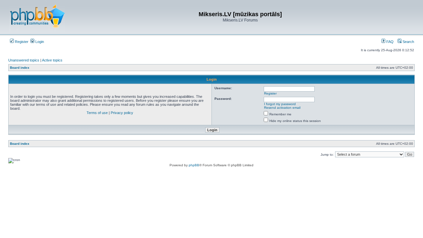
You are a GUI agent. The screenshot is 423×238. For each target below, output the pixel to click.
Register (21, 42)
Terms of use (97, 113)
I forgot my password (280, 104)
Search (408, 42)
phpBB (194, 165)
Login (39, 42)
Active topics (52, 60)
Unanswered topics (23, 60)
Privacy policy (122, 113)
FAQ (389, 42)
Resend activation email (282, 107)
